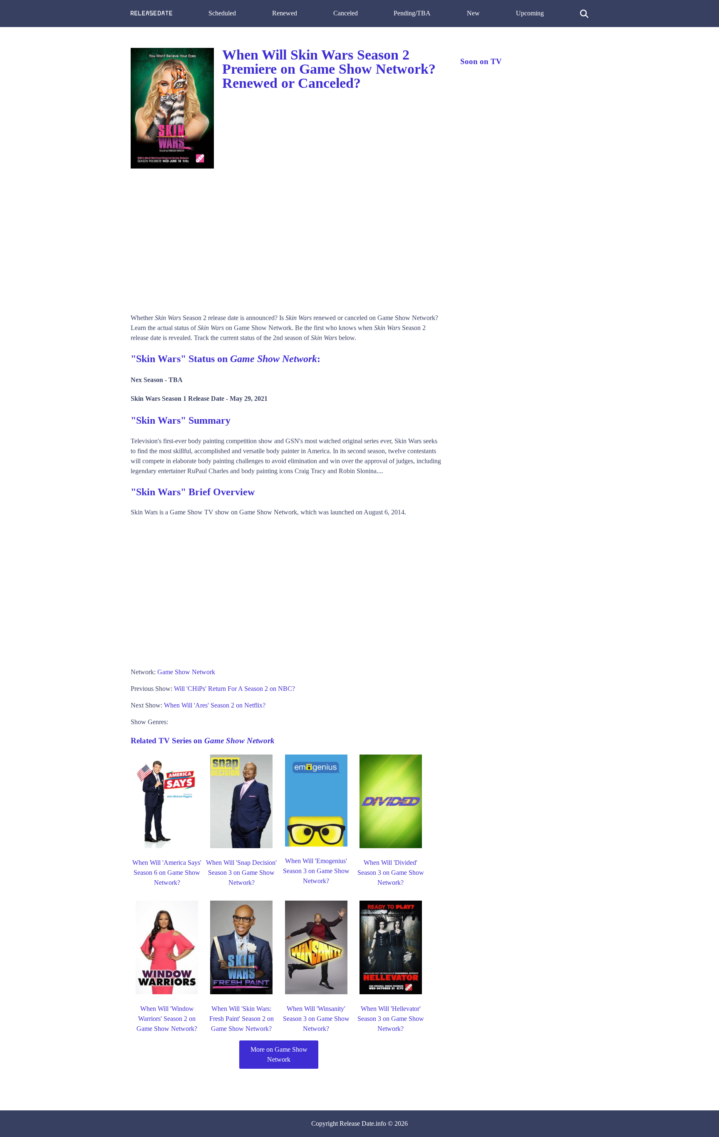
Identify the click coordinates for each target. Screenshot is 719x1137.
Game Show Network (186, 671)
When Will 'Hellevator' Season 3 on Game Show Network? (390, 1018)
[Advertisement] (287, 238)
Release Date (357, 1123)
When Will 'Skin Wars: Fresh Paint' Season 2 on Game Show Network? (241, 1018)
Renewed (284, 13)
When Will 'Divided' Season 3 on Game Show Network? (390, 872)
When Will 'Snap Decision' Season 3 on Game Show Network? (241, 872)
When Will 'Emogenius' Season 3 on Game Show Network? (316, 870)
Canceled (345, 13)
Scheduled (222, 13)
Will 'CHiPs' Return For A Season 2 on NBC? (234, 688)
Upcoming (530, 13)
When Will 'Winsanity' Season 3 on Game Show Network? (316, 1018)
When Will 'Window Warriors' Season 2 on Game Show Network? (166, 1018)
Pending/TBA (412, 13)
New (473, 13)
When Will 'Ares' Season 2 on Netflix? (214, 705)
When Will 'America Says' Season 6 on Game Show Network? (166, 872)
